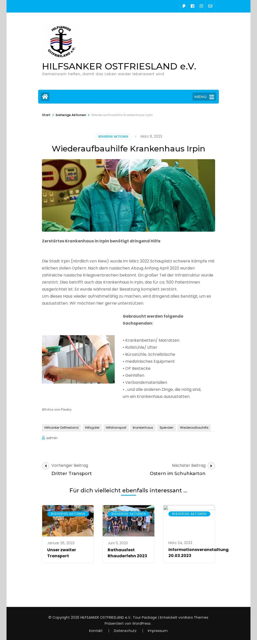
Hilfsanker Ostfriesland (61, 427)
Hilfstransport (116, 427)
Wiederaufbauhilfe (194, 427)
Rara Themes (196, 617)
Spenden (166, 427)
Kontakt (96, 630)
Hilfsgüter (92, 427)
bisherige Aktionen (113, 136)
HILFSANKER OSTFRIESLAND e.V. (119, 66)
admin (51, 437)
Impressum (158, 630)
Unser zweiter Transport (61, 553)
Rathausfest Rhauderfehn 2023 (127, 553)
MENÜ (200, 96)
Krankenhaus (143, 427)
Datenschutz (125, 630)
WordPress (141, 623)
